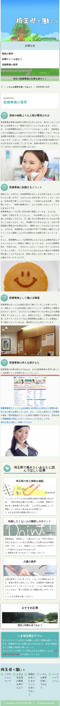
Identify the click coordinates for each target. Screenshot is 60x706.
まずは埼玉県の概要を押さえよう (22, 512)
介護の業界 (29, 561)
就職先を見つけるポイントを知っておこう (26, 553)
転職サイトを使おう (12, 59)
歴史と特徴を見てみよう (30, 625)
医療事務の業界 (10, 64)
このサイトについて (7, 677)
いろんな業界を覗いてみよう (20, 596)
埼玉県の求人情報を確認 (30, 481)
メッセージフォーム (55, 677)
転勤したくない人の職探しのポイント (29, 521)
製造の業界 (7, 53)
